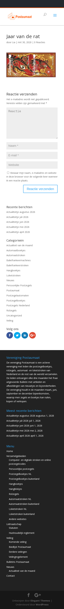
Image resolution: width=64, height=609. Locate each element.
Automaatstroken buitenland (24, 503)
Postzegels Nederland (18, 305)
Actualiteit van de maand (19, 245)
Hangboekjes (13, 270)
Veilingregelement (18, 556)
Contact (10, 575)
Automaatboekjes (15, 250)
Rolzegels (11, 310)
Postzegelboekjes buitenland (24, 478)
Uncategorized (14, 315)
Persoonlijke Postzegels (19, 285)
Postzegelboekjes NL (20, 473)
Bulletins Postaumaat (17, 561)
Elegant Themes (40, 600)
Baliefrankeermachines (18, 260)
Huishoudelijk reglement (21, 532)
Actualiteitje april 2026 (18, 232)
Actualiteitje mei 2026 (17, 226)
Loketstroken (13, 275)
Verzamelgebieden (16, 456)
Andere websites (17, 519)
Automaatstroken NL (20, 499)
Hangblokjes (15, 488)
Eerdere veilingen (18, 551)
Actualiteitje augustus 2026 (20, 211)
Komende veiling (17, 541)
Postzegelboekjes (15, 300)
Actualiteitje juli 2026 (17, 217)
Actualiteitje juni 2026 (17, 221)
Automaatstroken (15, 255)
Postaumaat (13, 290)
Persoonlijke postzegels (21, 468)
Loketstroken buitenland (22, 514)
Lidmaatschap (13, 524)
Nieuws (10, 280)
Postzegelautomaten (17, 295)
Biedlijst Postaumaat (20, 546)
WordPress (42, 604)
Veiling (9, 320)
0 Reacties (39, 42)
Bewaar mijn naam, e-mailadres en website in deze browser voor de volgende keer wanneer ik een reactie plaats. (32, 176)
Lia (13, 42)
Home (9, 451)
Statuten (13, 527)
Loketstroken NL (18, 508)
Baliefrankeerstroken (17, 265)
